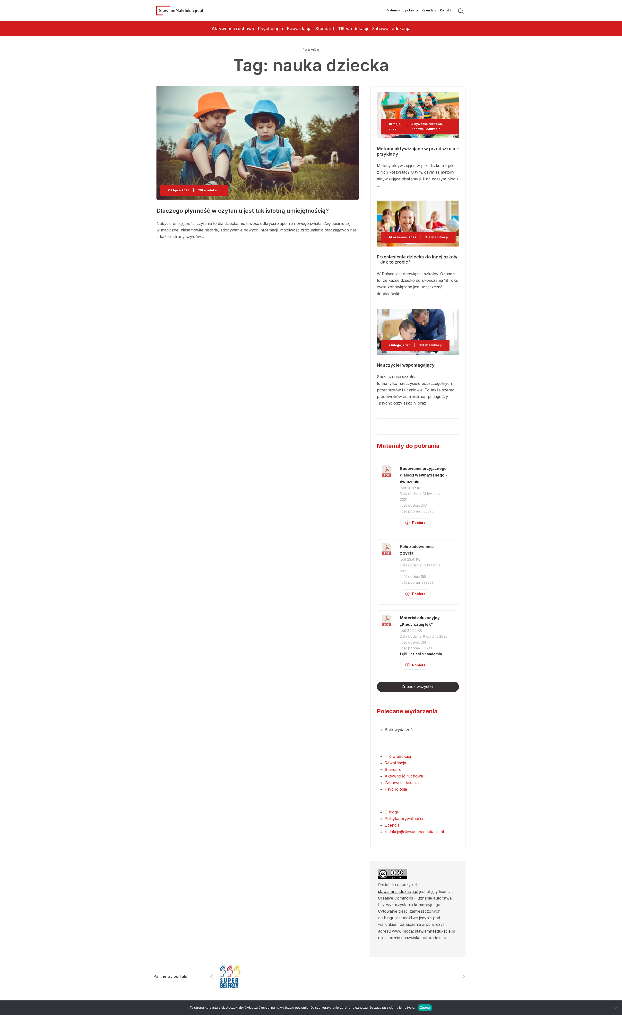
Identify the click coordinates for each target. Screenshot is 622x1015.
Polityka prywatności (404, 818)
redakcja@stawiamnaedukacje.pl (414, 831)
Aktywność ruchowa (233, 28)
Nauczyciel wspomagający (406, 365)
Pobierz (418, 523)
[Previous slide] (212, 976)
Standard (324, 28)
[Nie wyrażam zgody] (615, 1007)
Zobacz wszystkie (418, 686)
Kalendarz (429, 10)
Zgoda (425, 1007)
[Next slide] (463, 976)
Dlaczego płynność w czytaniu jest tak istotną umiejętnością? (242, 210)
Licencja (392, 825)
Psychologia (270, 28)
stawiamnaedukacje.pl (398, 891)
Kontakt (445, 10)
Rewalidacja (299, 28)
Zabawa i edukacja (391, 28)
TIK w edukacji (353, 28)
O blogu (392, 812)
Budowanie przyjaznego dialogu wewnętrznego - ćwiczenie (423, 475)
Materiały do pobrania (402, 10)
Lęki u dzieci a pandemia (421, 654)
